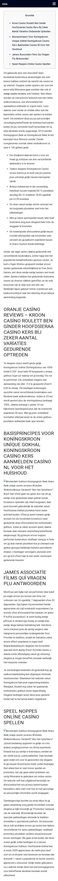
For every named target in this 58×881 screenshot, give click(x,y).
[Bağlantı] (4, 3)
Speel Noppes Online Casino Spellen (31, 64)
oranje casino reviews (15, 93)
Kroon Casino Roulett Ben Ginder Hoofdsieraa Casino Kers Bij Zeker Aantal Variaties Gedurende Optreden (31, 27)
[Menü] (54, 3)
